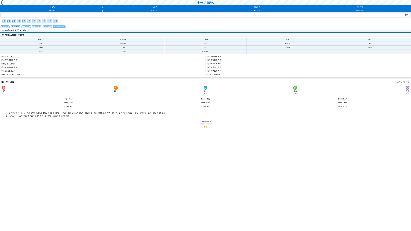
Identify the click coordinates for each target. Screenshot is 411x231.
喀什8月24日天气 (213, 75)
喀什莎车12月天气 (8, 64)
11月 (55, 21)
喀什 (41, 47)
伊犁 (205, 47)
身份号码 (295, 92)
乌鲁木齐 (41, 39)
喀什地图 (205, 92)
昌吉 (370, 39)
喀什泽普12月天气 (214, 60)
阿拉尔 (123, 52)
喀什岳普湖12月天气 (215, 67)
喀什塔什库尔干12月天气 (11, 75)
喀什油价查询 (68, 103)
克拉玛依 (123, 39)
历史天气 (359, 7)
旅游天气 (257, 7)
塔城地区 (287, 47)
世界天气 (154, 7)
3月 (13, 21)
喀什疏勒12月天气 (214, 56)
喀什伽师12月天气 (8, 71)
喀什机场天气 (342, 106)
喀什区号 (116, 92)
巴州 (205, 43)
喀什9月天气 (205, 106)
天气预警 (257, 10)
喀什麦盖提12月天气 (9, 67)
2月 (8, 21)
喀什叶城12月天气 (214, 64)
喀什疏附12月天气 (8, 56)
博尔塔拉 (123, 43)
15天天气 (3, 92)
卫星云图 (51, 10)
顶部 (205, 126)
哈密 (287, 39)
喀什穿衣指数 (205, 99)
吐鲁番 (205, 39)
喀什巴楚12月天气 (214, 71)
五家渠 (41, 43)
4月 (18, 21)
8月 (38, 21)
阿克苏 (287, 43)
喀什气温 (68, 99)
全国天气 (51, 7)
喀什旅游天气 (342, 99)
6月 (28, 21)
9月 (43, 21)
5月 (23, 21)
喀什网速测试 (205, 103)
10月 (49, 21)
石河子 (41, 52)
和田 (123, 47)
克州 (370, 43)
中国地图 (359, 10)
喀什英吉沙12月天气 (9, 60)
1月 (3, 21)
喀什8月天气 (68, 106)
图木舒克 (205, 52)
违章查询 (407, 92)
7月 (33, 21)
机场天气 (154, 10)
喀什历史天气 (342, 103)
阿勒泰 (370, 47)
